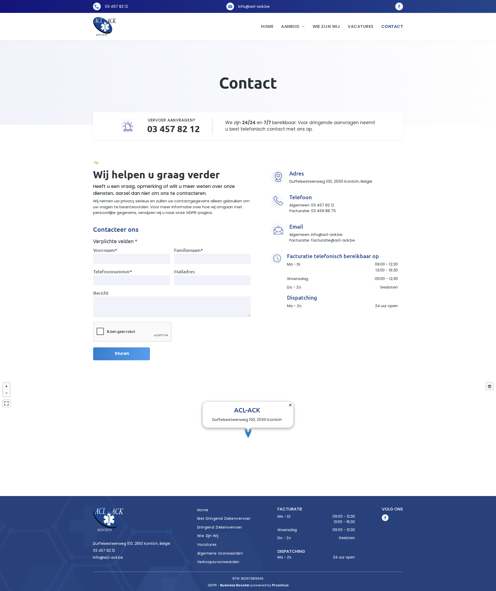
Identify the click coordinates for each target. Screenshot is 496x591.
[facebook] (399, 6)
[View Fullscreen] (6, 403)
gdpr (212, 585)
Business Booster (235, 585)
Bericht (101, 293)
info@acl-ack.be (254, 6)
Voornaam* (105, 250)
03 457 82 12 (116, 6)
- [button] (6, 393)
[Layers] (489, 386)
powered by (261, 585)
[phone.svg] (97, 7)
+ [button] (6, 386)
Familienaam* (188, 250)
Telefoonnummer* (112, 271)
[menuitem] (263, 26)
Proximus (280, 585)
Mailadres (184, 271)
